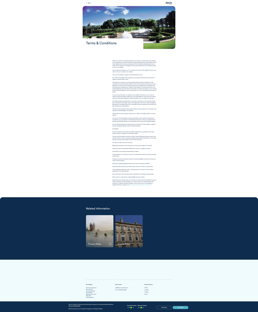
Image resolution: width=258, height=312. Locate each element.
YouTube (146, 292)
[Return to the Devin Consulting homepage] (169, 3)
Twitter (146, 287)
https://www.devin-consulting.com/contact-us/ (140, 184)
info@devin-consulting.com (121, 287)
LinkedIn (146, 289)
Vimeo (146, 294)
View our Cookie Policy (74, 306)
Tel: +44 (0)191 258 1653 (121, 289)
